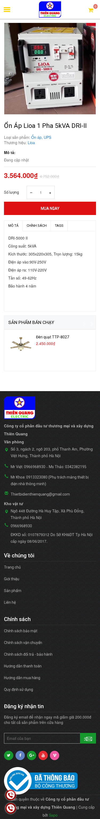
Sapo (53, 815)
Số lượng (11, 192)
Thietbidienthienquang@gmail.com (40, 494)
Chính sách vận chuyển (23, 642)
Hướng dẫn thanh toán (23, 666)
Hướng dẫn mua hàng (22, 678)
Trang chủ (12, 567)
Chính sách (37, 226)
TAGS (59, 226)
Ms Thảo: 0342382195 (67, 467)
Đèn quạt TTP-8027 (52, 337)
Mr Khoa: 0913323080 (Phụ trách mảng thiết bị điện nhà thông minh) (50, 480)
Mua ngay (50, 208)
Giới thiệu (11, 579)
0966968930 (21, 526)
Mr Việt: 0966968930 (28, 467)
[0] (90, 10)
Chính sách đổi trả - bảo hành (28, 654)
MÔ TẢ (13, 226)
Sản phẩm (12, 591)
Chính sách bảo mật (20, 631)
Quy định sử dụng (18, 689)
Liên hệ (10, 602)
